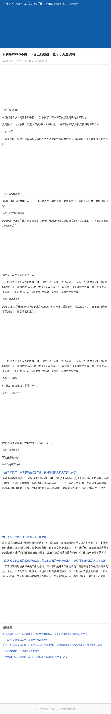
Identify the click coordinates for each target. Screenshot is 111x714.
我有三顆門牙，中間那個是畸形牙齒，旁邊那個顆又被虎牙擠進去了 (39, 472)
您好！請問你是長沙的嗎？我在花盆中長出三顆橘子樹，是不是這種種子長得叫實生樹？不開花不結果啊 (52, 645)
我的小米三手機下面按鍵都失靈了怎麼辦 (24, 536)
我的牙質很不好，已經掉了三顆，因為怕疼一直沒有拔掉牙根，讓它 (34, 656)
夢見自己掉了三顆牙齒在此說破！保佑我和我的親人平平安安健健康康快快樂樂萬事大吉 (44, 633)
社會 (17, 3)
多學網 (7, 3)
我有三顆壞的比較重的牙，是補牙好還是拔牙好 (25, 639)
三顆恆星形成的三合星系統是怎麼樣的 (20, 651)
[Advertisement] (55, 27)
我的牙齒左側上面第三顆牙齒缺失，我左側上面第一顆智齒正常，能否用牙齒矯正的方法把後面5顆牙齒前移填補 (55, 560)
